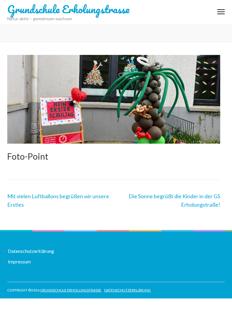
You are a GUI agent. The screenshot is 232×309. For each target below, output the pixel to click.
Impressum (19, 261)
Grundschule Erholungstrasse (68, 9)
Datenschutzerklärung (31, 251)
